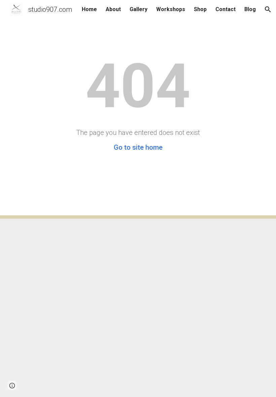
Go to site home (138, 147)
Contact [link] (225, 9)
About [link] (113, 9)
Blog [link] (250, 9)
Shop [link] (200, 9)
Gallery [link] (138, 9)
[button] (268, 9)
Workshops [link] (170, 9)
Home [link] (89, 9)
